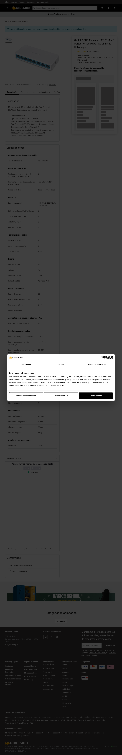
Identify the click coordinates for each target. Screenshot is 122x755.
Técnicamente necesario (26, 396)
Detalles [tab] (61, 364)
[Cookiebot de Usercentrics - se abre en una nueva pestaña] (102, 357)
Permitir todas (96, 396)
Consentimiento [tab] (25, 364)
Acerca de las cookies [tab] (97, 364)
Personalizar (59, 396)
